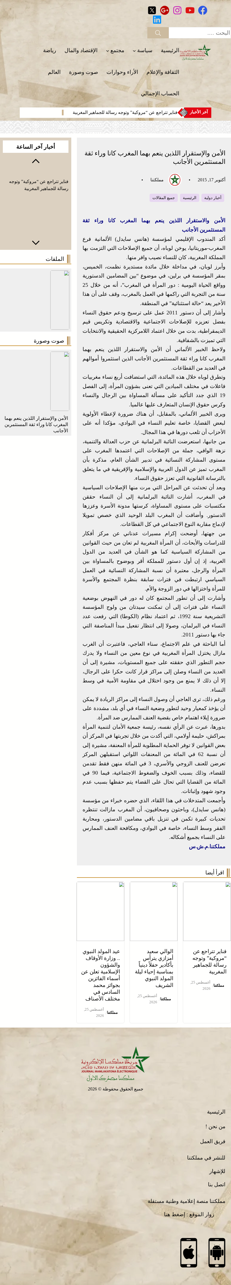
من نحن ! (215, 1126)
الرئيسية (189, 198)
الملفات (55, 259)
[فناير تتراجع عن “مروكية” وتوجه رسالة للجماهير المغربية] (207, 886)
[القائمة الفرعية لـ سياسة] (134, 50)
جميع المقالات (163, 198)
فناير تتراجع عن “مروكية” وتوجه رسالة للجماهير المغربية (125, 112)
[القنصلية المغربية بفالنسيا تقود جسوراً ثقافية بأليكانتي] (59, 356)
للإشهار (217, 1171)
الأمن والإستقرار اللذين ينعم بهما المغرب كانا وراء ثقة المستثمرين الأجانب (36, 424)
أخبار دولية (212, 198)
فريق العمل (212, 1141)
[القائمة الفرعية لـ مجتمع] (107, 50)
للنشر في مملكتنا (206, 1158)
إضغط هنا (174, 1214)
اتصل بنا (216, 1184)
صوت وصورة (49, 341)
